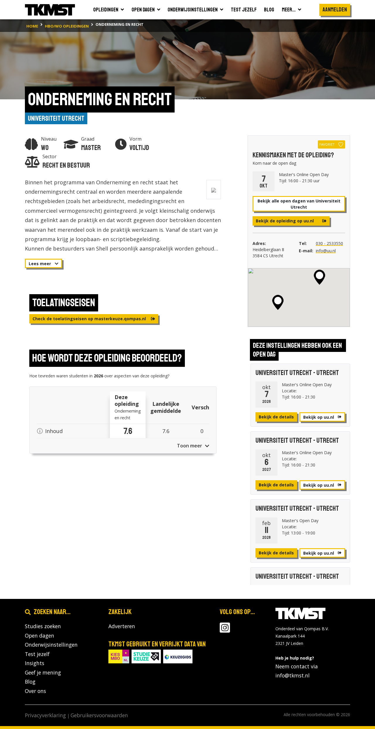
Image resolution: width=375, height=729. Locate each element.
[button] (319, 277)
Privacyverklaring (45, 715)
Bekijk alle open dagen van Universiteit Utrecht (299, 204)
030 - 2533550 (329, 243)
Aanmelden (335, 9)
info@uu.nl (326, 250)
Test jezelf (37, 654)
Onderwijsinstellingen (51, 644)
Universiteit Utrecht (56, 118)
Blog (30, 681)
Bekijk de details (276, 417)
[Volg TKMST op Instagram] (225, 629)
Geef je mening (43, 672)
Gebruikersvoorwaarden (99, 715)
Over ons (35, 690)
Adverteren (121, 626)
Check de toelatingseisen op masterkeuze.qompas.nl (90, 318)
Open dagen (39, 635)
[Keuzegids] (177, 656)
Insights (34, 663)
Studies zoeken (43, 626)
